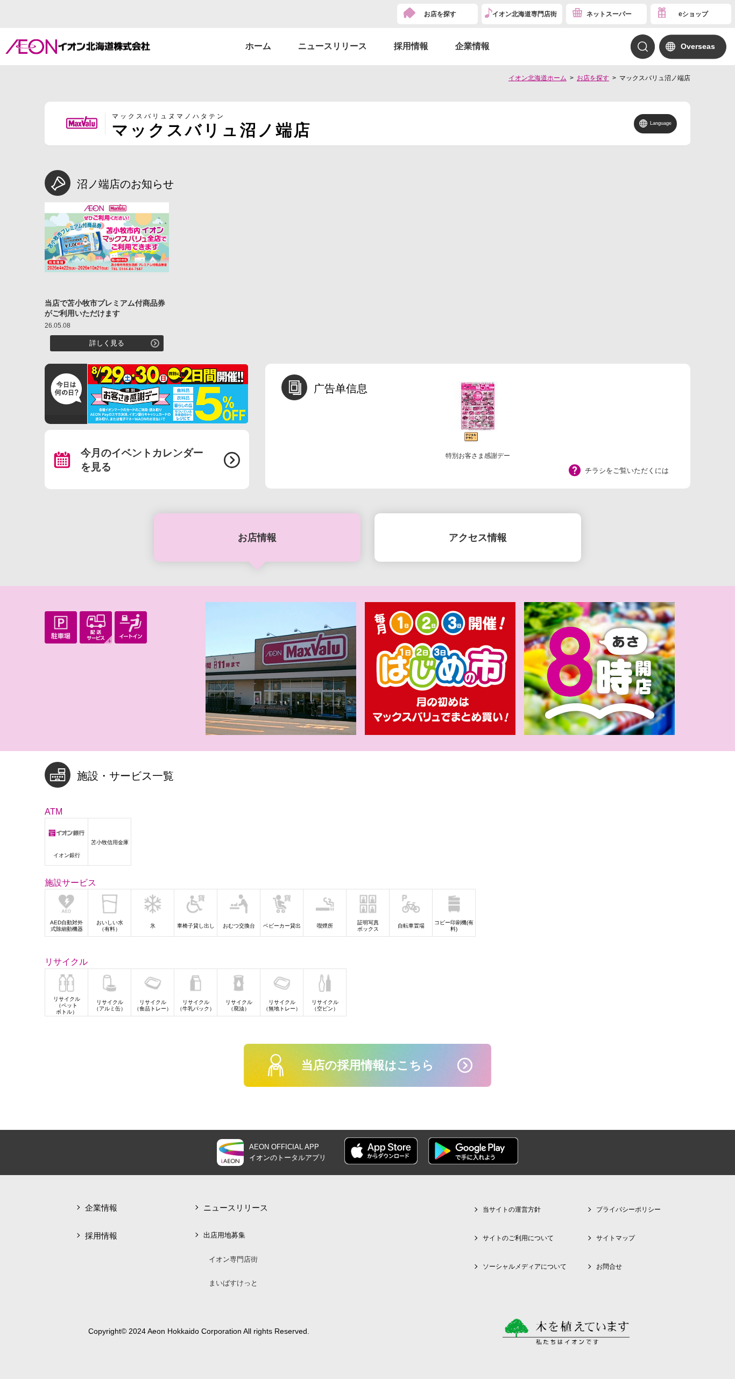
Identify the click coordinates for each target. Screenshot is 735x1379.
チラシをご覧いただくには (627, 470)
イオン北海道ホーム (537, 78)
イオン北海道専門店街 (524, 14)
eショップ (693, 14)
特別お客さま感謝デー (478, 455)
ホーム (258, 46)
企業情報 (472, 46)
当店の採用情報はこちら (367, 1065)
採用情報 (411, 46)
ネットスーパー (609, 14)
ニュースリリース (332, 46)
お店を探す (440, 14)
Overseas (698, 46)
